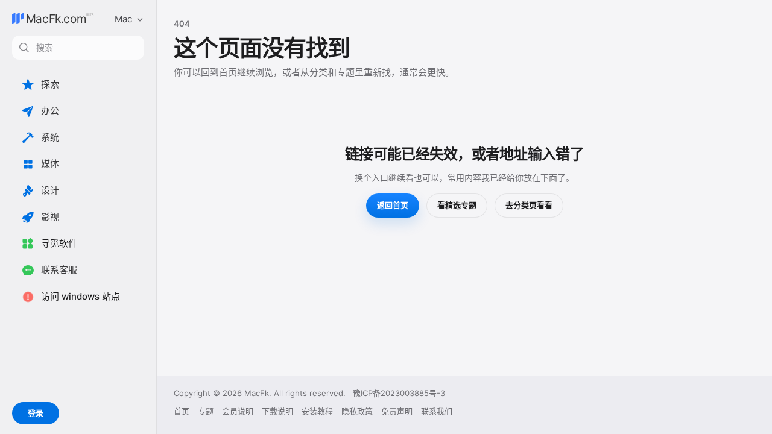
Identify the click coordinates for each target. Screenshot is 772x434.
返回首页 (392, 205)
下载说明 (277, 411)
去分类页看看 (528, 205)
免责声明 (397, 411)
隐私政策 (357, 411)
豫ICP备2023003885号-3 (399, 393)
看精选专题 (456, 205)
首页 (181, 411)
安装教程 (317, 411)
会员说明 (237, 411)
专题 (206, 411)
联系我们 (436, 411)
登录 (35, 413)
